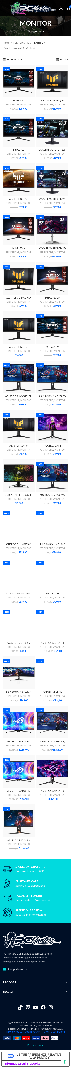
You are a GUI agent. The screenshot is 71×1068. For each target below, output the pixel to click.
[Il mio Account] (61, 8)
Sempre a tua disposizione (30, 885)
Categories (34, 31)
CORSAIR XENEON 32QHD (19, 495)
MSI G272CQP (52, 297)
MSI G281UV (52, 347)
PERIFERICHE (21, 42)
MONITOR (25, 104)
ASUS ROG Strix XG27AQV (52, 396)
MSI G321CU (52, 593)
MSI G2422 (18, 100)
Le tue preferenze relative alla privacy (39, 1056)
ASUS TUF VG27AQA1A (18, 297)
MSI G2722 (18, 149)
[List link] (35, 969)
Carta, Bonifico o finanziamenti (32, 900)
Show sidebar (15, 59)
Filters (64, 59)
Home (6, 42)
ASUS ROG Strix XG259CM (18, 396)
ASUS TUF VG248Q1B (52, 100)
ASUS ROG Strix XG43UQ (52, 741)
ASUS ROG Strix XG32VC (52, 544)
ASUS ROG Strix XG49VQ (18, 692)
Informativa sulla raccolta (22, 1063)
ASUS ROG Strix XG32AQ (18, 593)
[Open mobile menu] (4, 8)
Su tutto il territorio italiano (30, 914)
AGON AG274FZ (52, 445)
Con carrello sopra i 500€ (29, 871)
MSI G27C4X (18, 248)
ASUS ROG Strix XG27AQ (52, 495)
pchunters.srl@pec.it (30, 1029)
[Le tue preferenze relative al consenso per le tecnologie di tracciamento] (64, 1061)
